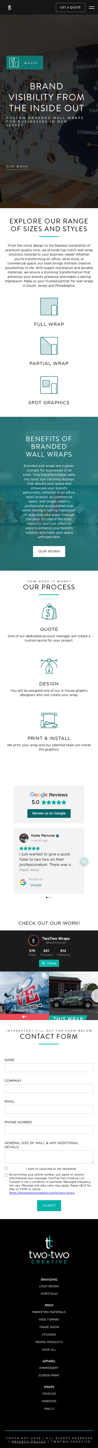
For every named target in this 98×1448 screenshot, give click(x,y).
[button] (91, 7)
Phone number (18, 1122)
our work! (50, 551)
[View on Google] (23, 838)
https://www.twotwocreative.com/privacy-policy (42, 1193)
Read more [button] (29, 870)
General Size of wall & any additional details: (42, 1145)
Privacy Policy (29, 1441)
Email (10, 1101)
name (9, 1060)
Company (13, 1081)
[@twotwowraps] (33, 940)
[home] (9, 7)
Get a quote (70, 7)
